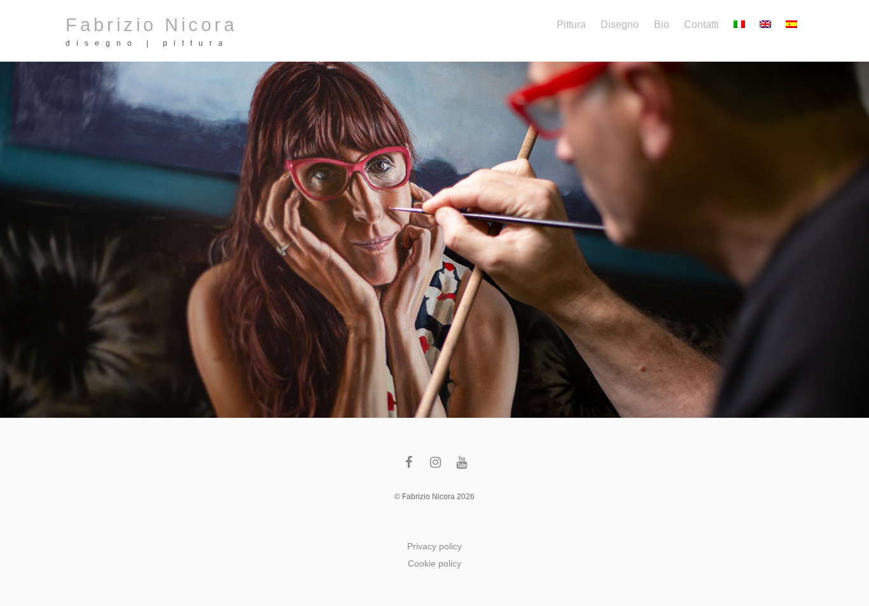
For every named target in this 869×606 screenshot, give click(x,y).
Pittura (571, 24)
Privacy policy (434, 546)
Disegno (620, 24)
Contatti (701, 24)
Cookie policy (434, 563)
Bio (661, 24)
